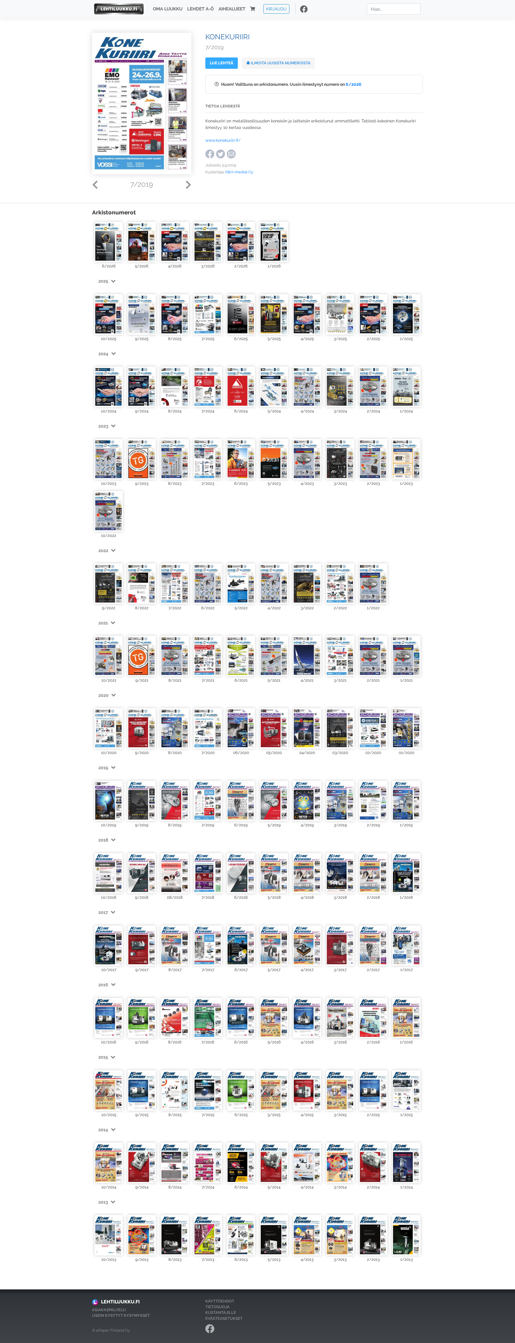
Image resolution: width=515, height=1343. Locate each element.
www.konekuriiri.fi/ (223, 140)
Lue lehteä (221, 63)
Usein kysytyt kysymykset (121, 1315)
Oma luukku (167, 9)
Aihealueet (231, 9)
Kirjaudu (276, 8)
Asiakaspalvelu (109, 1310)
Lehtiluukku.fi (120, 1302)
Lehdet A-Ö (200, 9)
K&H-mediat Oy (239, 172)
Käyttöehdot (219, 1301)
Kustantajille (220, 1312)
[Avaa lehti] (108, 241)
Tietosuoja (217, 1307)
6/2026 (354, 84)
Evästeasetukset (224, 1318)
